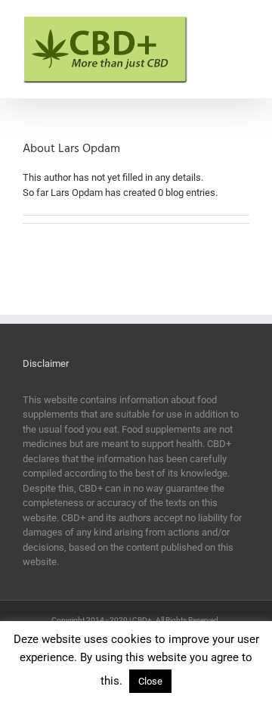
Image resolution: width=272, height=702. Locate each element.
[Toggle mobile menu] (243, 23)
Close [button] (150, 681)
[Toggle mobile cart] (216, 23)
